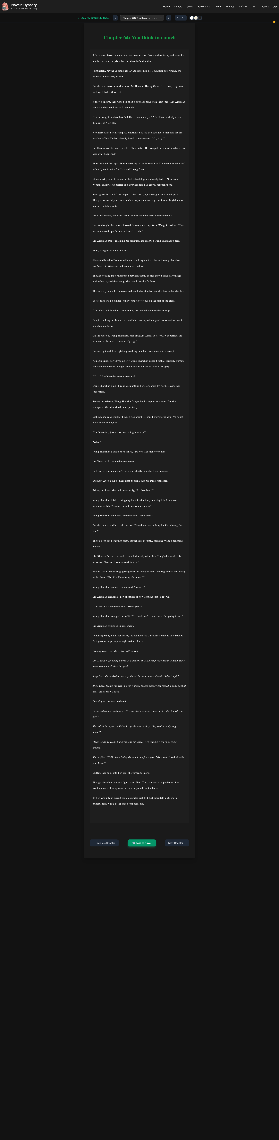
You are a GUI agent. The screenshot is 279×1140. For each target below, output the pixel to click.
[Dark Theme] (200, 18)
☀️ (274, 21)
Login (274, 6)
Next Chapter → (177, 843)
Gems (190, 6)
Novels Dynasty (24, 5)
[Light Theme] (192, 18)
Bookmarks (203, 6)
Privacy (230, 6)
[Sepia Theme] (196, 18)
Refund (243, 6)
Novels (178, 6)
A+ (183, 18)
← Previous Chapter (104, 843)
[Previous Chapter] (115, 18)
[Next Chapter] (168, 18)
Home (166, 6)
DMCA (218, 6)
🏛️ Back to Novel (141, 843)
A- (178, 18)
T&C (253, 6)
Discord (265, 6)
